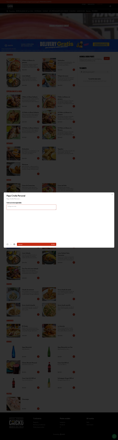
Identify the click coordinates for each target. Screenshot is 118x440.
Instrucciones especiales (14, 203)
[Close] (112, 194)
